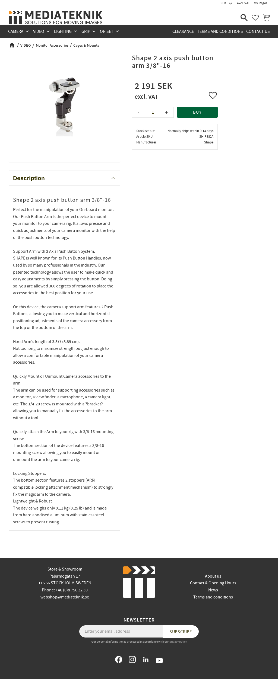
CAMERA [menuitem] (15, 31)
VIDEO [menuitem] (38, 31)
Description (29, 178)
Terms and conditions (213, 597)
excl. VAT (243, 3)
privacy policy (178, 642)
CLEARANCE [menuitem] (183, 31)
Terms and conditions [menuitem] (220, 31)
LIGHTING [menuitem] (63, 31)
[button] (244, 17)
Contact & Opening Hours (213, 583)
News (213, 590)
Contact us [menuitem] (258, 31)
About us (213, 576)
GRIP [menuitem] (85, 31)
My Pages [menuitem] (260, 3)
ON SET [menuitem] (106, 31)
